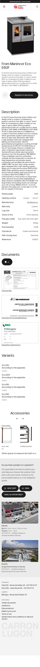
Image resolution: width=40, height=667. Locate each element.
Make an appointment (13, 495)
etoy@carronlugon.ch (18, 569)
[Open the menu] (4, 6)
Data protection (8, 608)
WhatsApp (11, 488)
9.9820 (4, 371)
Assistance (6, 606)
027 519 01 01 (6, 533)
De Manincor (32, 202)
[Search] (37, 6)
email (27, 488)
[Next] (34, 35)
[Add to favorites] (5, 95)
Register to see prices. (24, 95)
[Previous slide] (17, 418)
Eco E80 (5, 384)
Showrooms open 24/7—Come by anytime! (20, 1)
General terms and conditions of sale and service (17, 618)
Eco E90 (5, 394)
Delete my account (9, 611)
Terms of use (7, 614)
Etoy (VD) (4, 564)
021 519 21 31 (6, 569)
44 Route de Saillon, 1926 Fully (11, 535)
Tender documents (9, 603)
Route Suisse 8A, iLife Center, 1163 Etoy (14, 571)
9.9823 (4, 400)
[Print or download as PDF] (7, 262)
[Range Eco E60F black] (20, 35)
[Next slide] (22, 418)
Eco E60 (5, 365)
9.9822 (4, 390)
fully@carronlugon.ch (18, 533)
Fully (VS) (4, 526)
